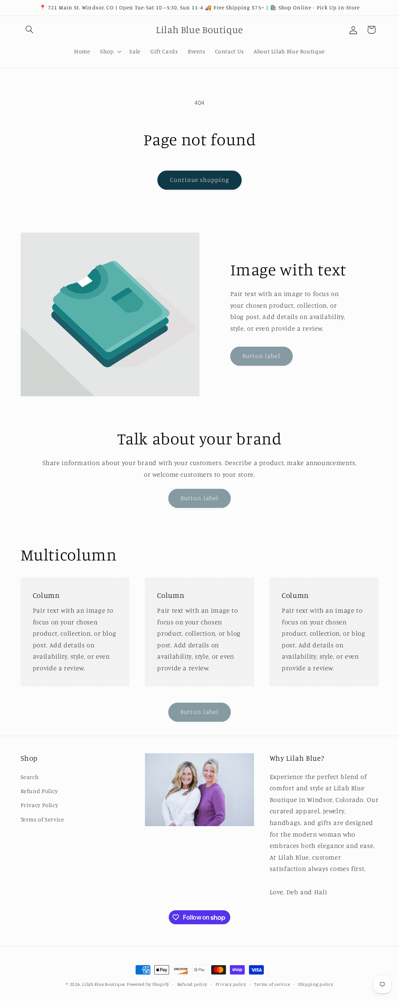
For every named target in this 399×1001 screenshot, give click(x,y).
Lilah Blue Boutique (103, 984)
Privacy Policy (39, 805)
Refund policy (192, 984)
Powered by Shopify (148, 984)
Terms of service (272, 984)
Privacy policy (230, 984)
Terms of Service (42, 819)
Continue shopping (200, 179)
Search (30, 777)
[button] (30, 30)
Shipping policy (315, 984)
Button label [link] (261, 356)
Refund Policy (39, 791)
